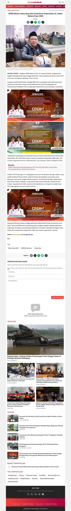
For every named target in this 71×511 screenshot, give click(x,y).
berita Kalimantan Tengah (47, 478)
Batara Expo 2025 (13, 248)
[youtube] (43, 494)
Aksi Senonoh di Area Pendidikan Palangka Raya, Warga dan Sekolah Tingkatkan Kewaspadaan (41, 426)
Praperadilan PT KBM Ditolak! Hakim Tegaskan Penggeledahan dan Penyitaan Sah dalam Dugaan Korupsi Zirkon (49, 380)
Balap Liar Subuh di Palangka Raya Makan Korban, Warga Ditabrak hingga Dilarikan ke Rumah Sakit (50, 404)
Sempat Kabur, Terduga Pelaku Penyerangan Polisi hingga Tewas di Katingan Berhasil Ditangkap (34, 357)
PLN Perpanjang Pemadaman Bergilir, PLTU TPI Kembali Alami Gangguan (38, 445)
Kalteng (22, 475)
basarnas (35, 478)
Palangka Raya (13, 475)
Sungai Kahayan (25, 478)
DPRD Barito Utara (13, 10)
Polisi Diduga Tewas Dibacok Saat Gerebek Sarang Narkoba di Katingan (20, 379)
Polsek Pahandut (13, 481)
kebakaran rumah (13, 478)
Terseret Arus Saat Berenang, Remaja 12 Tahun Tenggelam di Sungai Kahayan (40, 436)
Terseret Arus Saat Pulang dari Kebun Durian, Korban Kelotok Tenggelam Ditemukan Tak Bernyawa (19, 404)
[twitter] (31, 494)
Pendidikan (43, 475)
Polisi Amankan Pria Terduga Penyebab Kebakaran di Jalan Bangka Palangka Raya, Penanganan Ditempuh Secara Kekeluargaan (40, 454)
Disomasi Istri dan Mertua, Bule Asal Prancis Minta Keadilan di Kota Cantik (40, 417)
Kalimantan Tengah (32, 475)
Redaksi (35, 19)
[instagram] (35, 494)
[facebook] (28, 494)
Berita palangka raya (54, 475)
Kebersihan (38, 248)
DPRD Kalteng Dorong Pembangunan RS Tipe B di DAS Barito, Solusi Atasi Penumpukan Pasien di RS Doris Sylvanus (32, 168)
